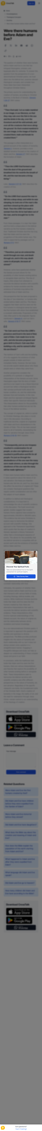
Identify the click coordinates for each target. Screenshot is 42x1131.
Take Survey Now (22, 576)
